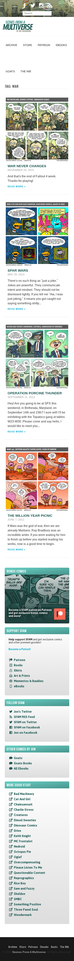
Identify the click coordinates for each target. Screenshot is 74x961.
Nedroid (19, 846)
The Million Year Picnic (30, 516)
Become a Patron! (20, 649)
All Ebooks (21, 768)
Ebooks (61, 45)
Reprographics (24, 878)
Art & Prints (22, 675)
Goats (10, 71)
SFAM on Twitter (25, 722)
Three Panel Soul (26, 909)
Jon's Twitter (23, 711)
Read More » (17, 186)
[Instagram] (41, 6)
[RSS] (49, 6)
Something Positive (27, 904)
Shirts (18, 670)
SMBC (18, 899)
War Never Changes (27, 166)
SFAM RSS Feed (24, 716)
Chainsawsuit (23, 804)
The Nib (25, 71)
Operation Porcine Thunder (35, 393)
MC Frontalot (23, 841)
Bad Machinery (24, 794)
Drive (17, 830)
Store (27, 45)
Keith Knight (22, 836)
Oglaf (18, 857)
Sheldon (19, 893)
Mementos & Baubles (28, 681)
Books (18, 665)
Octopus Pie (22, 851)
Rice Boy (20, 883)
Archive (11, 45)
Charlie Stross (24, 809)
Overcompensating (27, 862)
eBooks (19, 686)
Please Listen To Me (28, 867)
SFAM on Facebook (27, 727)
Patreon (44, 45)
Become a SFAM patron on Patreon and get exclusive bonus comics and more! (30, 612)
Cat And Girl (22, 799)
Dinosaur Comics (25, 825)
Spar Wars (18, 270)
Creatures (21, 815)
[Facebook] (24, 6)
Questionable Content (29, 872)
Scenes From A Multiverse (29, 951)
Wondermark (22, 914)
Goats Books (23, 763)
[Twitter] (33, 6)
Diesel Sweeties (25, 820)
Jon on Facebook (25, 732)
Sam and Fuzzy (24, 888)
